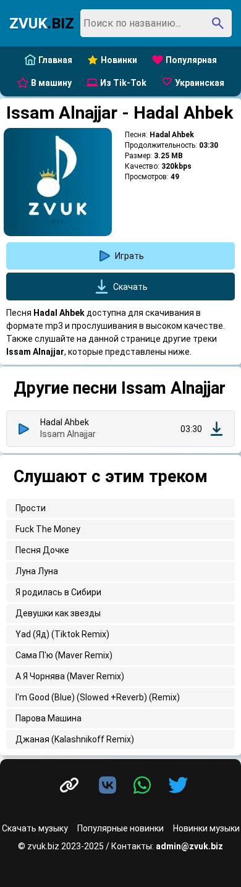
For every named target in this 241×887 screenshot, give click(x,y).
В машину (51, 83)
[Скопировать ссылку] (69, 785)
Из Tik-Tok (123, 83)
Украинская (199, 83)
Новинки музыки (206, 828)
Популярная (191, 60)
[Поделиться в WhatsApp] (144, 785)
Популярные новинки (120, 828)
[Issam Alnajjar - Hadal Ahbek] (216, 428)
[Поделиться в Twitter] (178, 785)
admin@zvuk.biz (189, 846)
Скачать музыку (35, 828)
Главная (55, 60)
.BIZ (41, 23)
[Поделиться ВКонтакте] (110, 785)
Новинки (119, 60)
